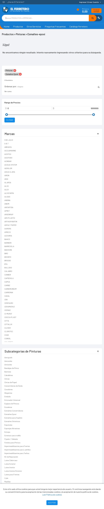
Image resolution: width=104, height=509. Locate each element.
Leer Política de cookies (52, 494)
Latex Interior (9, 467)
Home (6, 26)
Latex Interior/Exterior (13, 471)
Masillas (7, 482)
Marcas (10, 134)
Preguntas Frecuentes (55, 26)
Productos (18, 26)
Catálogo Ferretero (79, 26)
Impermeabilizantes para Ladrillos (17, 450)
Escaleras (8, 407)
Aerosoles (8, 361)
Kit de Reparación (11, 457)
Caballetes (8, 375)
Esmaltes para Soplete (13, 418)
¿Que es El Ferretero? (15, 2)
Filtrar (9, 120)
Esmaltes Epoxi (10, 414)
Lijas (6, 478)
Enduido (7, 396)
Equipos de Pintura (11, 404)
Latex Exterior (10, 464)
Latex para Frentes (11, 474)
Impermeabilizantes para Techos (16, 453)
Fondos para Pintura (12, 443)
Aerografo (8, 357)
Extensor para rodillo (12, 435)
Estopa (7, 432)
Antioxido (8, 365)
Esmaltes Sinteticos (12, 421)
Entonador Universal (12, 400)
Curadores (8, 389)
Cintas (7, 379)
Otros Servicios (34, 26)
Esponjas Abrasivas (12, 428)
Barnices (7, 372)
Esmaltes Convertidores (13, 411)
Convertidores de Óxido (13, 386)
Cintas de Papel (10, 382)
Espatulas (8, 425)
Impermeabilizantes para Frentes (17, 446)
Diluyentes (8, 393)
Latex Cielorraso (10, 460)
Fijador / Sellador (11, 439)
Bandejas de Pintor (11, 368)
